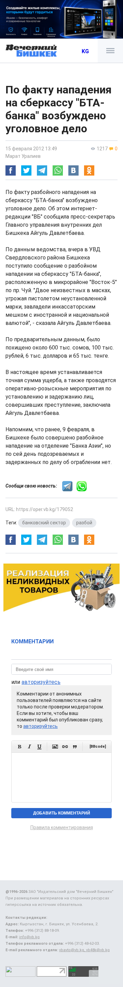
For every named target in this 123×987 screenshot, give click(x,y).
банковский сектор (44, 522)
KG (85, 51)
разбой (84, 522)
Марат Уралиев (23, 156)
